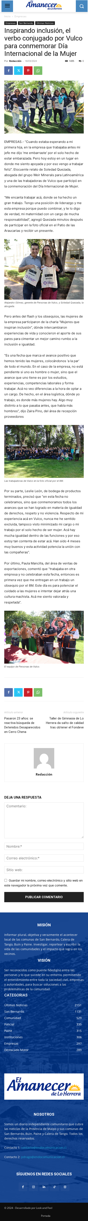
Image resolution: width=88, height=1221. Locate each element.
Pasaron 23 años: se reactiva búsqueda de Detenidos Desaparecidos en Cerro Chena (22, 725)
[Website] (65, 1187)
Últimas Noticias (45, 23)
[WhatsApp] (38, 70)
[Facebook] (8, 70)
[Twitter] (18, 70)
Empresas (20, 16)
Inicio (7, 16)
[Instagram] (33, 1187)
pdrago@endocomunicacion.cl (43, 1157)
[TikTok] (54, 1187)
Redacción (15, 60)
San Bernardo (26, 23)
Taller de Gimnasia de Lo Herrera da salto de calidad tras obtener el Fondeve (65, 722)
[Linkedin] (44, 1187)
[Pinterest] (28, 70)
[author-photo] (44, 768)
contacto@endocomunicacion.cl (43, 1148)
